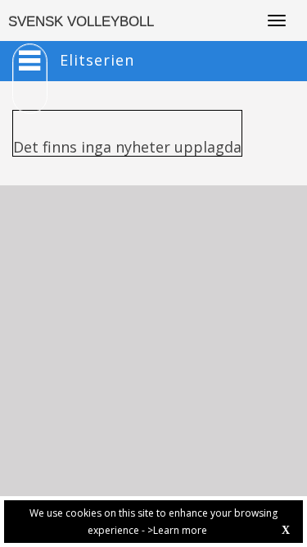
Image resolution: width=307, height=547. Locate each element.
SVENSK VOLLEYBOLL (81, 22)
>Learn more (177, 530)
